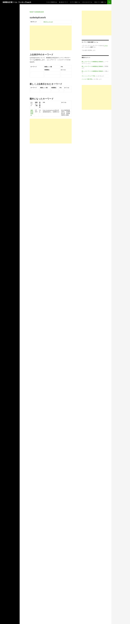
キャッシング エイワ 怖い (89, 76)
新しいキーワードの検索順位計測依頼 (92, 61)
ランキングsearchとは (51, 2)
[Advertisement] (51, 37)
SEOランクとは (48, 21)
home (31, 11)
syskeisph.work (39, 11)
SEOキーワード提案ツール (100, 2)
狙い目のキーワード (63, 2)
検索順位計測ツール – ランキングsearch (17, 2)
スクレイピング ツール (87, 2)
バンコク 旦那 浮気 (87, 79)
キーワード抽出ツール (75, 2)
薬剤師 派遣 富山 (32, 112)
